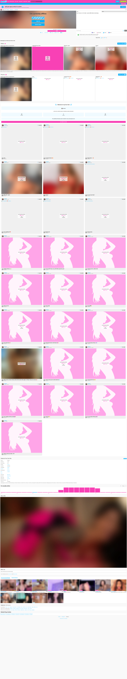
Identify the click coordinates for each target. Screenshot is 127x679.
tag (8, 1)
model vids (25, 1)
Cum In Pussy (29, 609)
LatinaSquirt (22, 614)
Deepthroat (22, 609)
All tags (31, 614)
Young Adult (14, 607)
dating (29, 1)
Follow (42, 32)
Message (52, 32)
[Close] (126, 9)
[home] (3, 1)
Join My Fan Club (63, 121)
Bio (5, 9)
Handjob (14, 608)
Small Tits (8, 478)
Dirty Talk (21, 608)
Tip (57, 31)
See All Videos (121, 43)
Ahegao (11, 607)
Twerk (31, 608)
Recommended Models (5, 577)
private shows (11, 1)
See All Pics (122, 74)
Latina (32, 607)
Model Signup (123, 3)
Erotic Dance (25, 608)
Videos (8, 9)
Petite (8, 477)
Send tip (38, 21)
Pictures (12, 9)
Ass (26, 607)
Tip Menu (47, 32)
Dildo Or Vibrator (17, 609)
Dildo (35, 607)
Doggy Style (18, 608)
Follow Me (125, 458)
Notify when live (38, 17)
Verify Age (123, 6)
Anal (11, 609)
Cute (8, 607)
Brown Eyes (9, 475)
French (8, 468)
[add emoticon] (123, 31)
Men (1, 471)
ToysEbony (27, 614)
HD (17, 607)
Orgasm (13, 609)
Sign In (117, 1)
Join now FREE (123, 1)
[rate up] (101, 38)
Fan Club (16, 9)
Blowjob (19, 607)
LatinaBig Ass (8, 614)
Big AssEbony (3, 614)
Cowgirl (26, 609)
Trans (1, 473)
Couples (8, 471)
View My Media (38, 24)
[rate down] (105, 38)
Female (8, 464)
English (8, 467)
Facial (28, 608)
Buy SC (62, 32)
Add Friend (57, 32)
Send (125, 30)
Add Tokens (59, 29)
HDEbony (13, 614)
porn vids (16, 1)
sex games (21, 1)
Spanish (2, 468)
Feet (21, 607)
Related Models (15, 577)
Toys (36, 607)
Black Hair (8, 474)
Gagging (33, 609)
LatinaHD (17, 614)
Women (8, 470)
